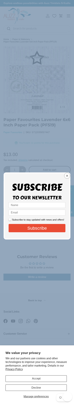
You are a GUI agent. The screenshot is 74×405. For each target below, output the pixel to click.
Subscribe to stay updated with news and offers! (38, 219)
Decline (36, 387)
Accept (36, 378)
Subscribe (37, 228)
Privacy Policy (14, 369)
